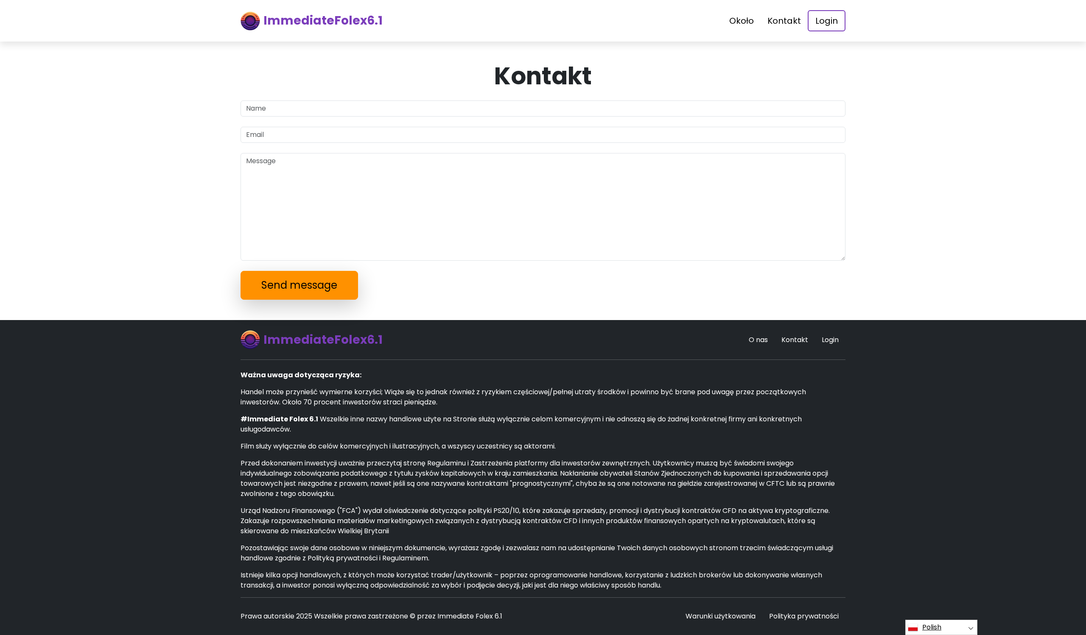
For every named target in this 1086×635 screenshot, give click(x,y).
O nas (758, 340)
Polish (931, 627)
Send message (299, 285)
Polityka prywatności (804, 616)
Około (741, 21)
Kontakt (784, 21)
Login (826, 21)
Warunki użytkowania (721, 616)
